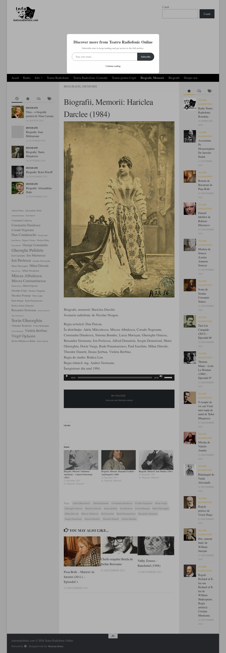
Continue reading (113, 66)
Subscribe (146, 56)
